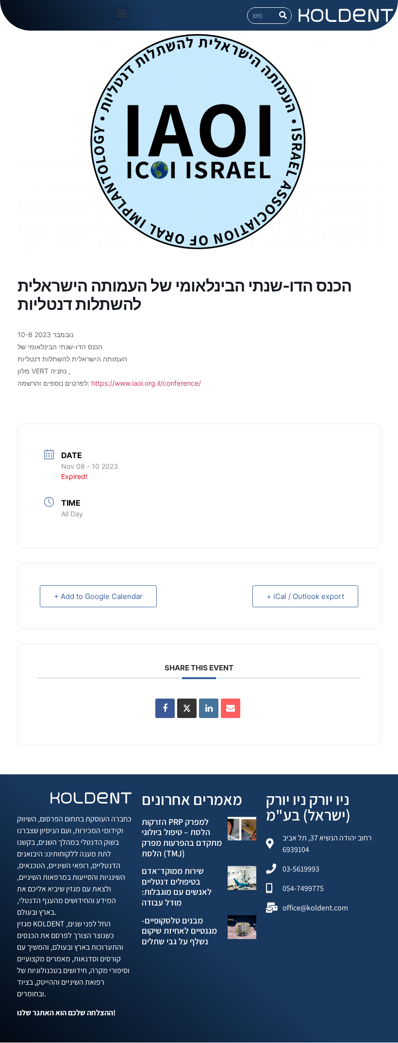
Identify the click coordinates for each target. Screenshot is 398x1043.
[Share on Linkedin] (208, 708)
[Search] (283, 15)
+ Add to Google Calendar (98, 596)
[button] (121, 13)
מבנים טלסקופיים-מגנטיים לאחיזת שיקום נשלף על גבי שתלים (179, 931)
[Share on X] (187, 708)
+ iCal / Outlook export (305, 596)
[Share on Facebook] (165, 708)
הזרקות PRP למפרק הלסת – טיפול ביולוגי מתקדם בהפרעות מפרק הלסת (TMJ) (182, 837)
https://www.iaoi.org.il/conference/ (146, 383)
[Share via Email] (230, 708)
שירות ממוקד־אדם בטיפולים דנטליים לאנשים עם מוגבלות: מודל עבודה (177, 886)
